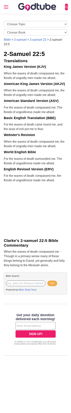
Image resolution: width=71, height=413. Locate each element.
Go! (52, 283)
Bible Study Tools (28, 289)
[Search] (66, 7)
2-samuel (20, 39)
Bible (7, 39)
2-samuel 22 (38, 39)
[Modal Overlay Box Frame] (35, 329)
